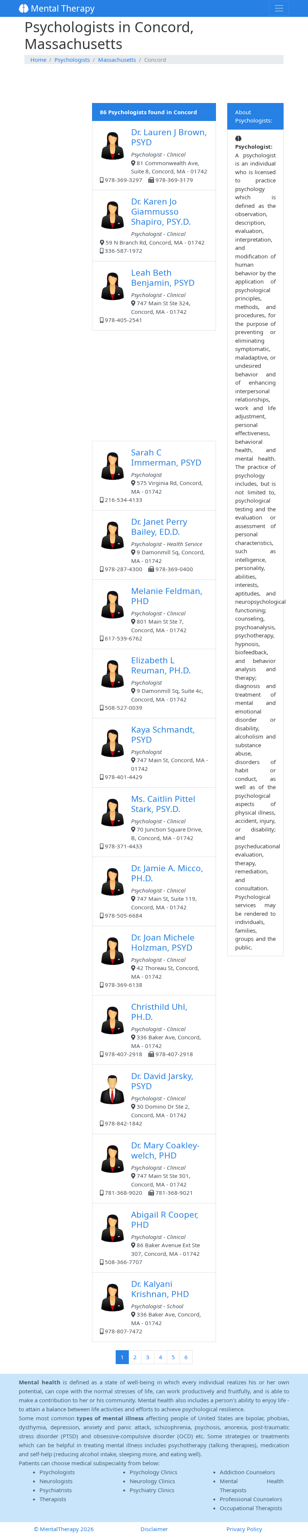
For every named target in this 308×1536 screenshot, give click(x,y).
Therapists (52, 1499)
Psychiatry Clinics (152, 1490)
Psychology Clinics (153, 1472)
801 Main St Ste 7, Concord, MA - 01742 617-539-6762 (152, 613)
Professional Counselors (251, 1499)
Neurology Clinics (152, 1481)
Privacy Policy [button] (244, 1529)
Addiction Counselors (247, 1472)
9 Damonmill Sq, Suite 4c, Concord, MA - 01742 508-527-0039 (153, 683)
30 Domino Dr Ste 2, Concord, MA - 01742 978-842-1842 (148, 1098)
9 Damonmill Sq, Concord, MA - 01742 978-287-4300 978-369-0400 (154, 544)
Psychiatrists (55, 1490)
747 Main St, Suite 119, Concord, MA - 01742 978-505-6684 (153, 891)
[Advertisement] (154, 84)
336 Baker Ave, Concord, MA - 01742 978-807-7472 (152, 1306)
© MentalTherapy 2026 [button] (64, 1529)
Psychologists (72, 59)
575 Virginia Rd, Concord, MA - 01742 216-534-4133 (153, 475)
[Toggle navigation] (279, 8)
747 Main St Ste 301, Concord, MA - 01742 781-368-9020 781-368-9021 (151, 1168)
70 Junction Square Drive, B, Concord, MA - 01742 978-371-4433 (152, 821)
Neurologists (55, 1481)
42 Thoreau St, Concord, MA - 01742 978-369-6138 (151, 960)
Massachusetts (117, 59)
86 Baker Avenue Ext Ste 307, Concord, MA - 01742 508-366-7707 (151, 1237)
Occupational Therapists (251, 1508)
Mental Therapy (62, 8)
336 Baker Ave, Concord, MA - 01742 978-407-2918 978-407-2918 (152, 1029)
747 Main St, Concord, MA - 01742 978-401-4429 (155, 752)
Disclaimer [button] (154, 1529)
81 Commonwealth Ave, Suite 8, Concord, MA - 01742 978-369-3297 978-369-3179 (155, 155)
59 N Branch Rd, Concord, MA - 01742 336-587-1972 (154, 225)
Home (38, 59)
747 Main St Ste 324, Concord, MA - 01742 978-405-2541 (149, 295)
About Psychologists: (253, 116)
